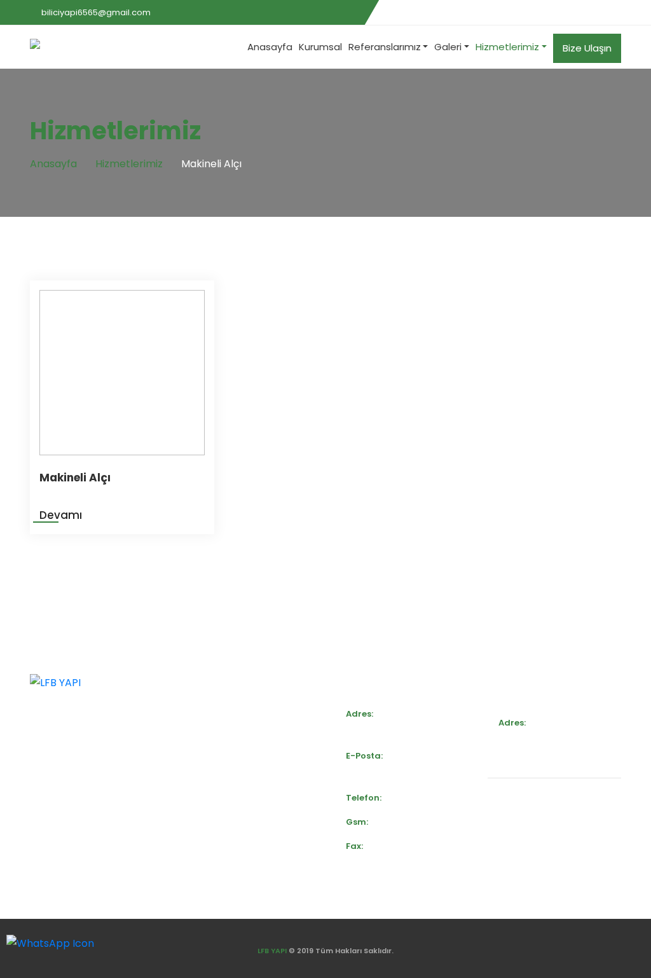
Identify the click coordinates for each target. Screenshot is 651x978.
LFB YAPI (272, 951)
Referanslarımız (384, 46)
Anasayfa (269, 46)
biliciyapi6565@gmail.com (96, 12)
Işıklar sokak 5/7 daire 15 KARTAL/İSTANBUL (537, 749)
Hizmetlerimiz (507, 46)
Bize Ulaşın (587, 48)
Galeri (448, 46)
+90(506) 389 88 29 (423, 798)
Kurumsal (320, 46)
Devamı (60, 515)
